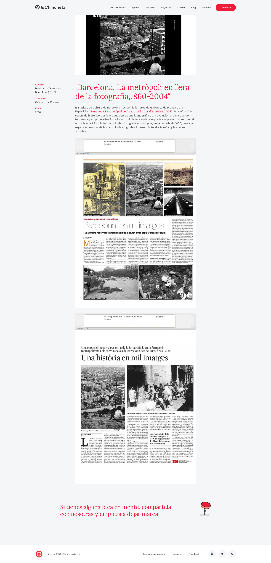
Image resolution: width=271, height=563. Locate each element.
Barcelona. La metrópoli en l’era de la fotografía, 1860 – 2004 (131, 111)
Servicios (150, 7)
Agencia (136, 7)
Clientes (181, 7)
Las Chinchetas (118, 7)
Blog (193, 7)
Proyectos (166, 7)
